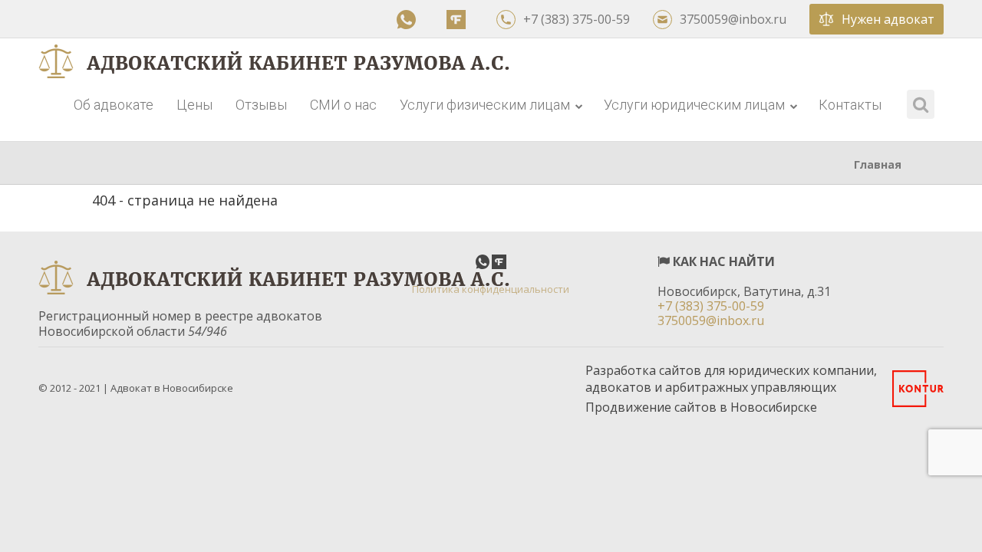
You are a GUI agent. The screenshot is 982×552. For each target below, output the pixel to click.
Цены (194, 105)
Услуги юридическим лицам (696, 105)
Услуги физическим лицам (486, 105)
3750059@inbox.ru (733, 19)
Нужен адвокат (888, 19)
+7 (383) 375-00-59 (576, 19)
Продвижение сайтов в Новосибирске (701, 407)
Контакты (850, 105)
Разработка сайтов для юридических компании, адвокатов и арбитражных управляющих (731, 379)
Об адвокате (113, 105)
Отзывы (261, 105)
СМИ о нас (343, 105)
